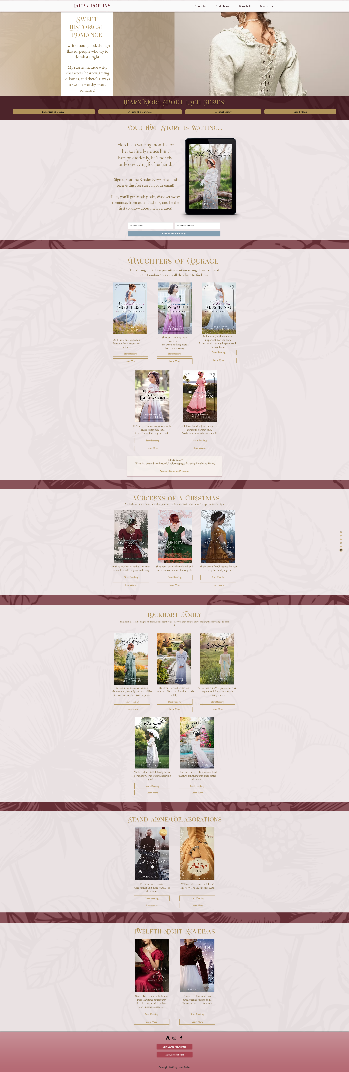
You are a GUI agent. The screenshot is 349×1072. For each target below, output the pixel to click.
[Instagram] (174, 1038)
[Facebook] (181, 1038)
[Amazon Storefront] (167, 1038)
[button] (245, 5)
